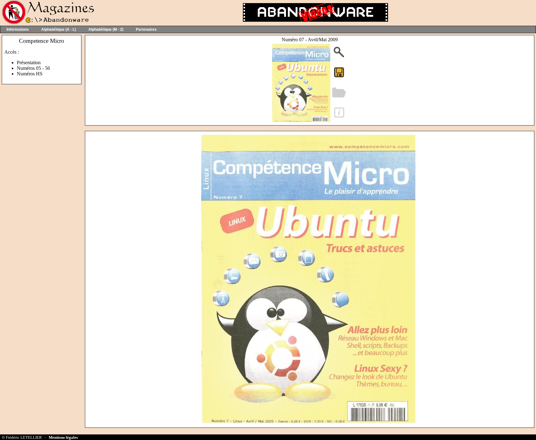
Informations (18, 29)
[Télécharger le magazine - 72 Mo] (339, 76)
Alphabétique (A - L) (58, 29)
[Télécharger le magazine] (301, 120)
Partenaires (146, 29)
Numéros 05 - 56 (33, 68)
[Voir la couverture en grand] (339, 56)
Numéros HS (29, 73)
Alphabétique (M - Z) (105, 29)
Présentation (29, 62)
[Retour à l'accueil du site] (47, 22)
